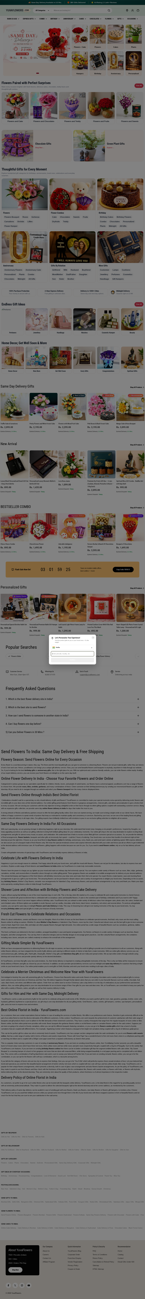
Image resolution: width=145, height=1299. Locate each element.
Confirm (72, 660)
